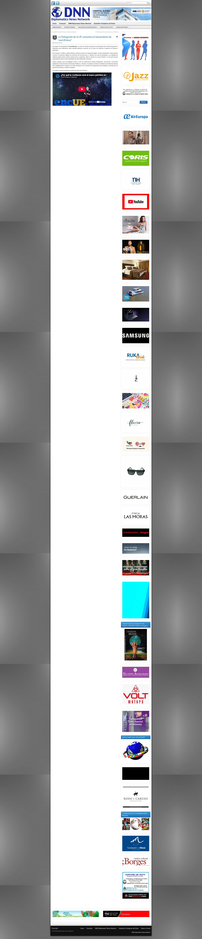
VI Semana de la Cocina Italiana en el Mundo (106, 32)
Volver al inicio (145, 928)
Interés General (69, 27)
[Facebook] (53, 3)
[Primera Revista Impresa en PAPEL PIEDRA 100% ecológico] (135, 644)
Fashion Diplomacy (122, 27)
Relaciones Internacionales (87, 27)
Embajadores (57, 27)
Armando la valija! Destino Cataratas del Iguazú (64, 32)
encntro (63, 53)
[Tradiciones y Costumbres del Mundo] (135, 829)
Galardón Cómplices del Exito (128, 928)
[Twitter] (57, 3)
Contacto (89, 928)
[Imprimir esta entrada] (117, 36)
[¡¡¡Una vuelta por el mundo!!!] (135, 750)
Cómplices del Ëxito (106, 27)
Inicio (82, 928)
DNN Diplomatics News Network (105, 928)
